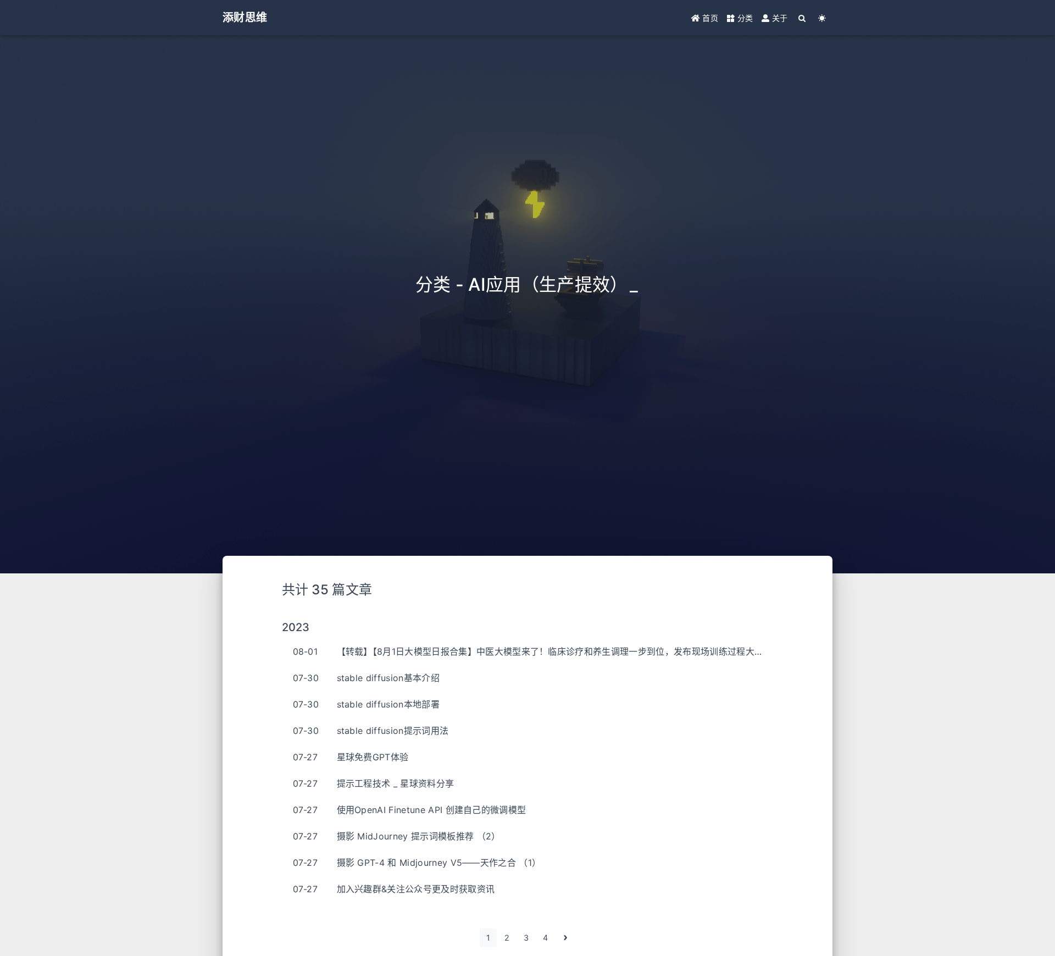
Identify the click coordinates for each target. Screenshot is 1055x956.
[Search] (802, 18)
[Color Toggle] (822, 18)
